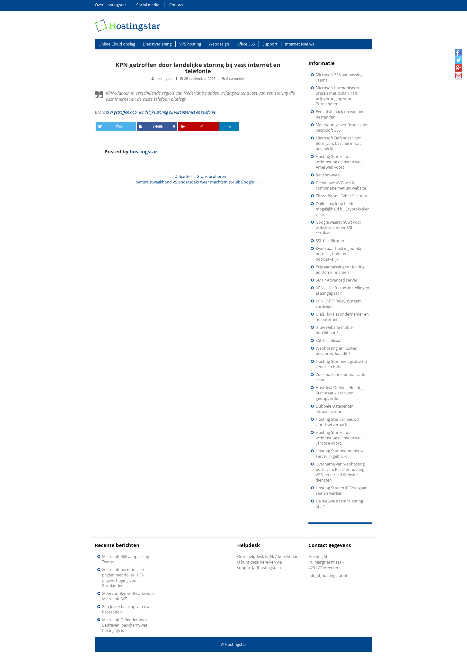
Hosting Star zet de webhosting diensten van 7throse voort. (339, 438)
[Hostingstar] (128, 25)
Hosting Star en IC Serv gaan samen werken (342, 490)
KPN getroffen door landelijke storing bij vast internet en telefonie (198, 68)
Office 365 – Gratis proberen (198, 176)
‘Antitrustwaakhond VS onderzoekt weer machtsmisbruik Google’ (198, 182)
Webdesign (219, 44)
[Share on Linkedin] (229, 126)
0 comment (235, 78)
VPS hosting (190, 44)
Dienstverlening (157, 44)
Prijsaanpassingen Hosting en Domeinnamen (340, 269)
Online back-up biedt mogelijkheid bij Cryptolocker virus (342, 209)
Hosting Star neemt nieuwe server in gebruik (341, 453)
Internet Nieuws (299, 44)
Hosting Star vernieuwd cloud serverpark (337, 422)
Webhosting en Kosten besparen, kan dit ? (336, 351)
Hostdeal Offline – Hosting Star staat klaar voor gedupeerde (340, 393)
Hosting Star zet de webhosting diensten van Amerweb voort (339, 162)
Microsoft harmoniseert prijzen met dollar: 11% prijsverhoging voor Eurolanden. (337, 96)
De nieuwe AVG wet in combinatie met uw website (341, 185)
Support (270, 44)
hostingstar (164, 78)
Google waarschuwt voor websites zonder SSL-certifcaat (338, 227)
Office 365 (246, 44)
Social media (147, 4)
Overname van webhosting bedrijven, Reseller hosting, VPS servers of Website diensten (340, 472)
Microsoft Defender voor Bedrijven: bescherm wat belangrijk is (338, 143)
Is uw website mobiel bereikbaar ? (335, 330)
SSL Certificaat (329, 340)
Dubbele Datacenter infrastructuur (334, 408)
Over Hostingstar (110, 4)
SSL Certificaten (330, 240)
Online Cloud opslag (117, 44)
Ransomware (328, 175)
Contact (176, 4)
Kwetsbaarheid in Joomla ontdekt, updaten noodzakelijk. (338, 254)
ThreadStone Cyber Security (341, 196)
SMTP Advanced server (337, 280)
